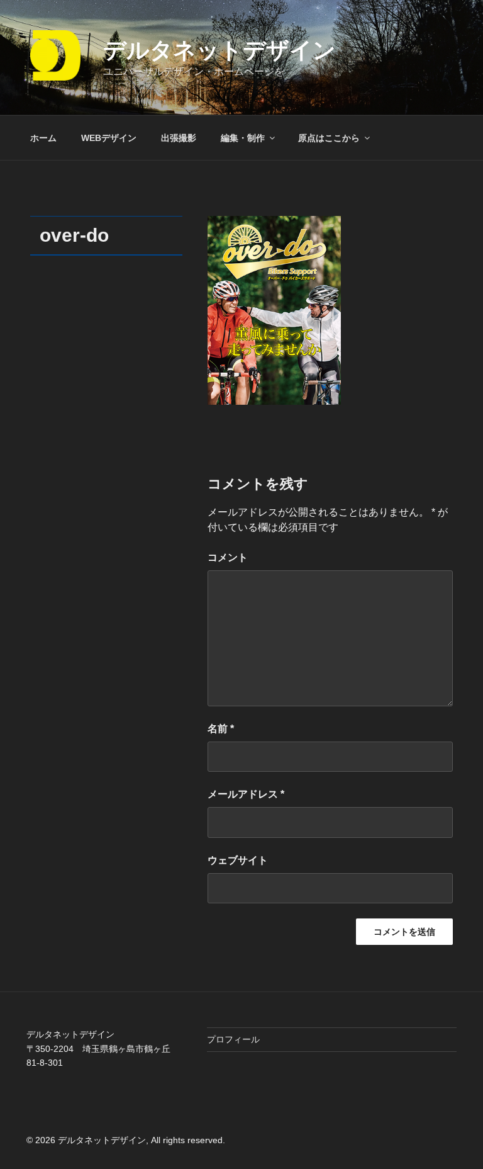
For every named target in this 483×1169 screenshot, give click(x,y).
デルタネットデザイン (219, 50)
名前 (221, 728)
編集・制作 (243, 138)
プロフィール (233, 1039)
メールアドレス (246, 794)
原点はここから (329, 138)
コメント (228, 557)
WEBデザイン (108, 138)
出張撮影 (178, 138)
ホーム (43, 138)
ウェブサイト (238, 860)
